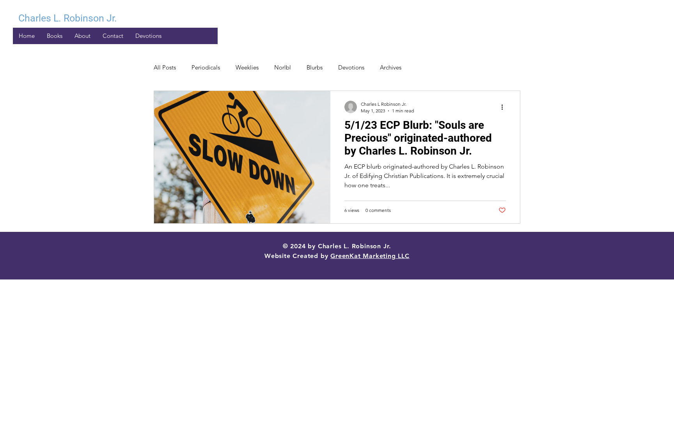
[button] (148, 36)
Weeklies (247, 67)
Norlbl (282, 67)
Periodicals (206, 67)
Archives (390, 67)
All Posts (165, 67)
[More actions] (504, 107)
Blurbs (315, 67)
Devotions (351, 67)
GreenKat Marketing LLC (370, 256)
